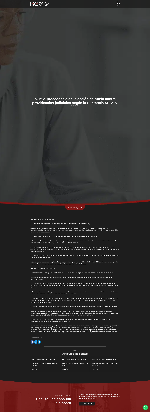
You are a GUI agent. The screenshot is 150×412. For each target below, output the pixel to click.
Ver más (34, 369)
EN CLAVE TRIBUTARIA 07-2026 (74, 359)
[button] (32, 342)
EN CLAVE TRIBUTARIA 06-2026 (104, 359)
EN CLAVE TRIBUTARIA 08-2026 (44, 359)
